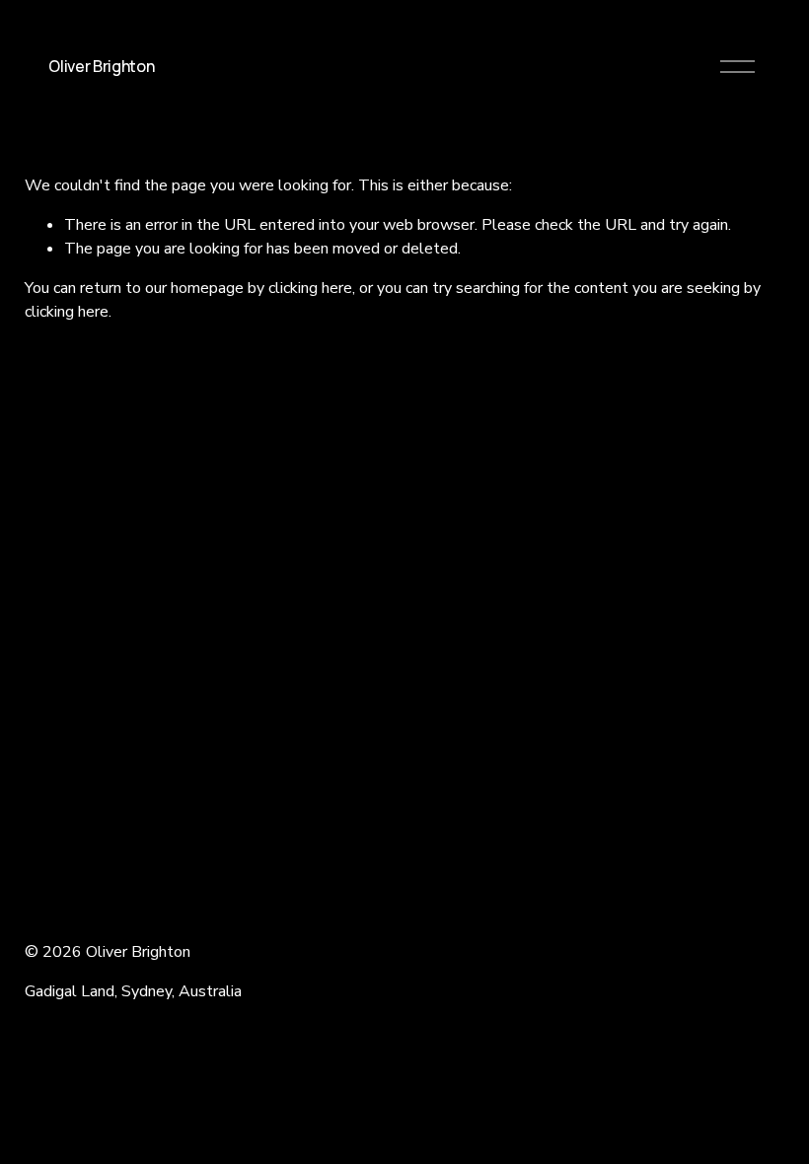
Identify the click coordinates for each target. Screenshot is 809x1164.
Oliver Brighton (101, 66)
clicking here (310, 288)
